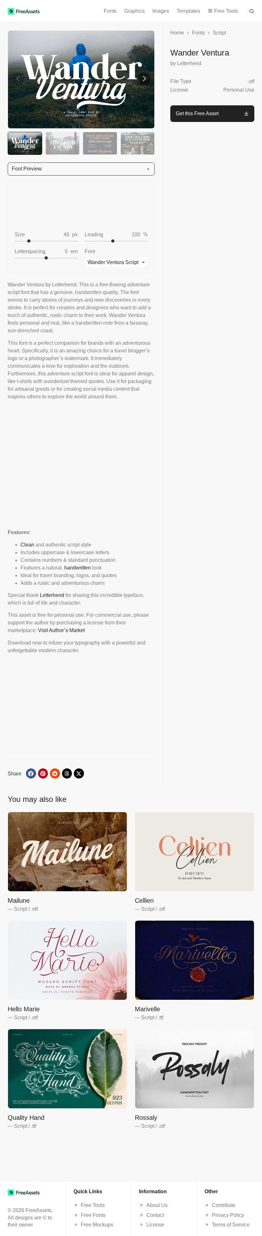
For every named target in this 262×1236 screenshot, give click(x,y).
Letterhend (52, 595)
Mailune (19, 900)
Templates (188, 11)
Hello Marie (24, 1009)
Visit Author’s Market (61, 630)
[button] (250, 11)
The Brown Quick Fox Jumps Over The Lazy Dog (76, 205)
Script (219, 32)
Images (160, 11)
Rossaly (146, 1117)
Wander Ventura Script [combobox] (113, 262)
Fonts (110, 11)
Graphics (134, 11)
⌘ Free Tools (223, 11)
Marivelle (147, 1009)
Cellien (144, 900)
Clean (27, 544)
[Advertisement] (81, 464)
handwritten (77, 567)
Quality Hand (26, 1117)
